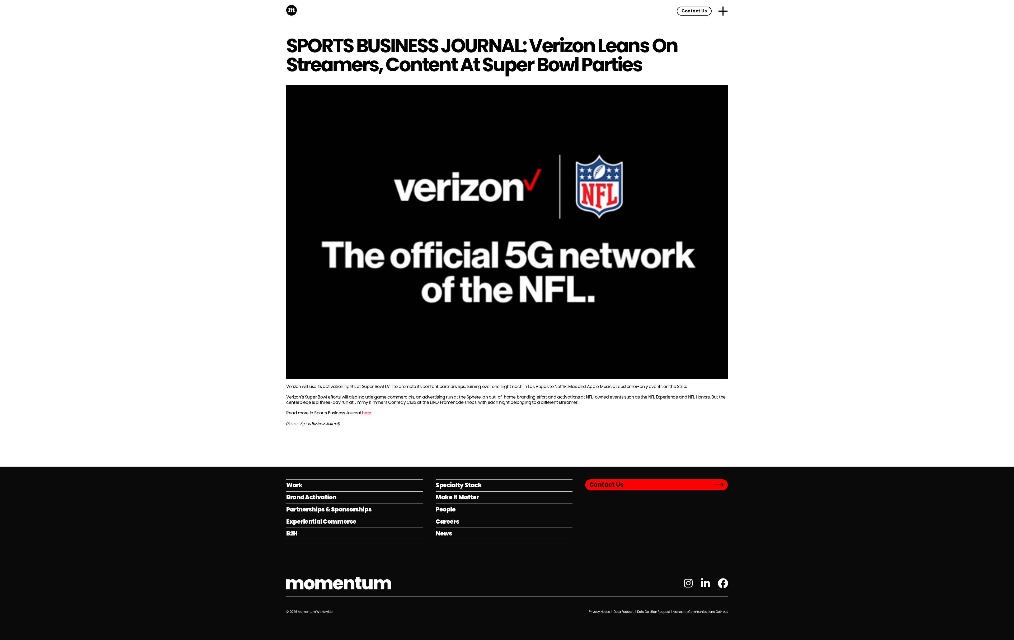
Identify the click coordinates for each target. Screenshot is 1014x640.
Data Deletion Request (653, 611)
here (366, 413)
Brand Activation (311, 497)
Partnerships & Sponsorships (329, 509)
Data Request (623, 611)
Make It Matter (457, 497)
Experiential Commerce (321, 522)
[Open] (723, 11)
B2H (292, 533)
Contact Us (694, 11)
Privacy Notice (600, 611)
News (444, 533)
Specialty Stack (459, 485)
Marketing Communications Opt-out (700, 611)
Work (294, 485)
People (446, 509)
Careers (447, 522)
